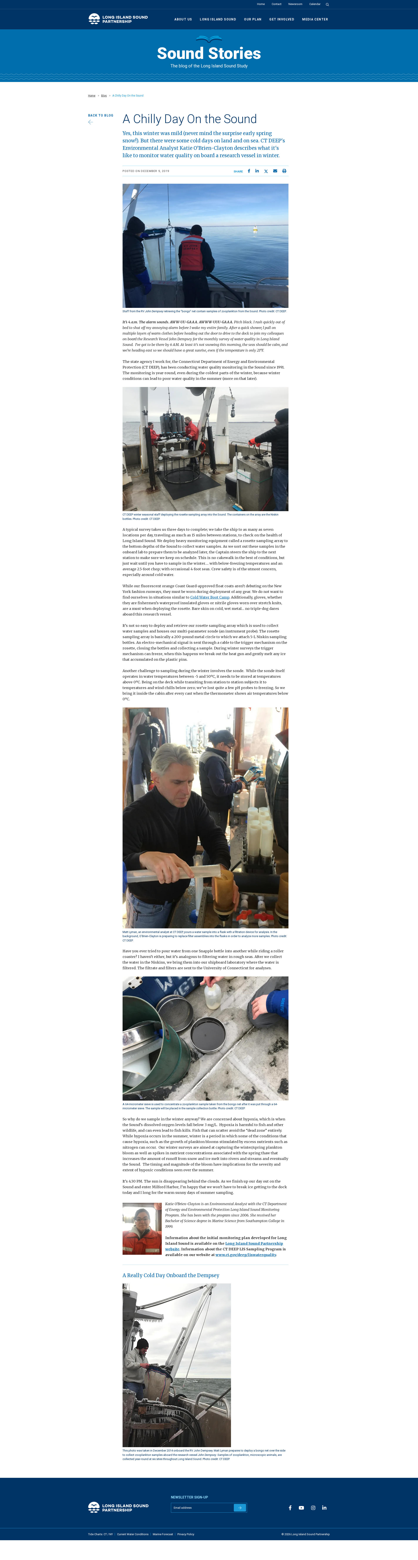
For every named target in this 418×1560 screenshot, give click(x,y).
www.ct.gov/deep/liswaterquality (246, 1255)
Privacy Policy (185, 1534)
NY (111, 1534)
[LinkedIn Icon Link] (324, 1508)
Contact (276, 4)
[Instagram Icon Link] (313, 1508)
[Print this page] (284, 171)
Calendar (314, 4)
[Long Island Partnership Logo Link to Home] (120, 20)
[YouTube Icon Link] (301, 1508)
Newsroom (295, 4)
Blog (104, 95)
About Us (183, 19)
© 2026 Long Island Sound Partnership (305, 1534)
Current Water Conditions (132, 1534)
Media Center (315, 19)
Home (261, 4)
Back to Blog (101, 115)
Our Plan (252, 19)
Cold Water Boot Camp (209, 597)
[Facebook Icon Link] (290, 1508)
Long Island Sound (218, 19)
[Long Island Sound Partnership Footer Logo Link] (126, 1507)
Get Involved (281, 19)
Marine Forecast (163, 1534)
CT (106, 1534)
